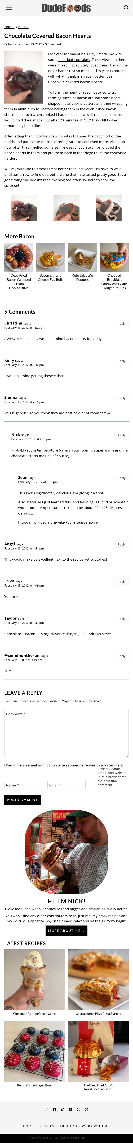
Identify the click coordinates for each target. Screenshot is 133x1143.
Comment (16, 714)
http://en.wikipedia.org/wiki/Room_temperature (58, 522)
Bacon (23, 26)
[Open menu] (9, 8)
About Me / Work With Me (85, 1126)
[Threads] (86, 1109)
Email (55, 785)
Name (12, 785)
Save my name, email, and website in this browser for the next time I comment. (112, 777)
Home (9, 26)
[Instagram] (46, 1109)
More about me (64, 930)
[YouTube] (70, 1109)
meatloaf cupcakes (74, 59)
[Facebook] (54, 1109)
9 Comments (54, 44)
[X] (78, 1109)
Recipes (46, 1126)
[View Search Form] (126, 8)
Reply (122, 324)
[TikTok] (62, 1109)
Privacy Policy (95, 1138)
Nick (11, 44)
